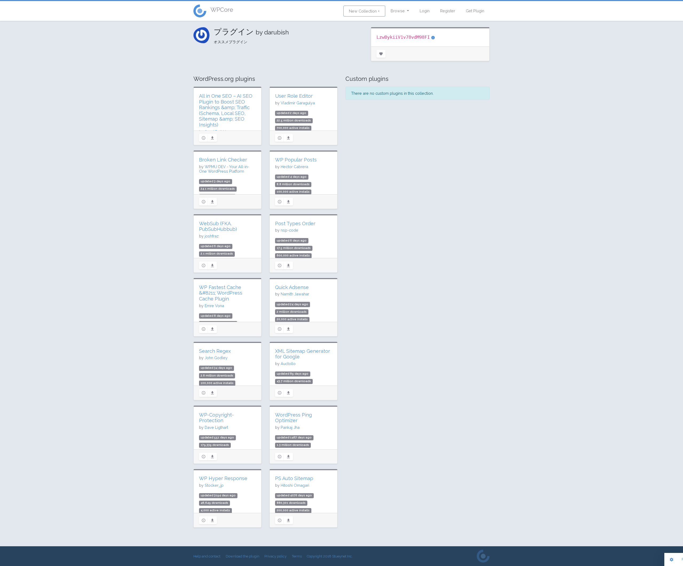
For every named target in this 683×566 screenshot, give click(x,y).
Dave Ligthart (216, 427)
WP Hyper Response (223, 478)
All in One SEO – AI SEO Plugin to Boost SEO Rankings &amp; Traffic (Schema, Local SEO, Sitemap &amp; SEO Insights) (225, 110)
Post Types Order (295, 223)
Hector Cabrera (294, 166)
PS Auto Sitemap (294, 478)
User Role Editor (294, 96)
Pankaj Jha (290, 427)
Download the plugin (242, 556)
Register (447, 11)
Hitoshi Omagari (295, 485)
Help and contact (206, 556)
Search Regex (215, 351)
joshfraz (212, 236)
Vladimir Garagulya (298, 103)
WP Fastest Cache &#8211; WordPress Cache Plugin (220, 293)
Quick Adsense (292, 287)
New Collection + (364, 11)
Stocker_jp (214, 485)
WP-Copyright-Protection (216, 417)
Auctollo (288, 363)
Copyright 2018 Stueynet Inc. (330, 556)
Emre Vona (214, 305)
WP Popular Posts (296, 160)
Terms (297, 556)
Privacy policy (275, 556)
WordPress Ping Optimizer (293, 417)
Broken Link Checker (223, 160)
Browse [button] (398, 11)
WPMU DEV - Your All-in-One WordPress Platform (224, 168)
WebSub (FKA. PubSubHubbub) (218, 226)
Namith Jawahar (295, 294)
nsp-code (289, 230)
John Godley (216, 357)
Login (425, 11)
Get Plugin (475, 11)
